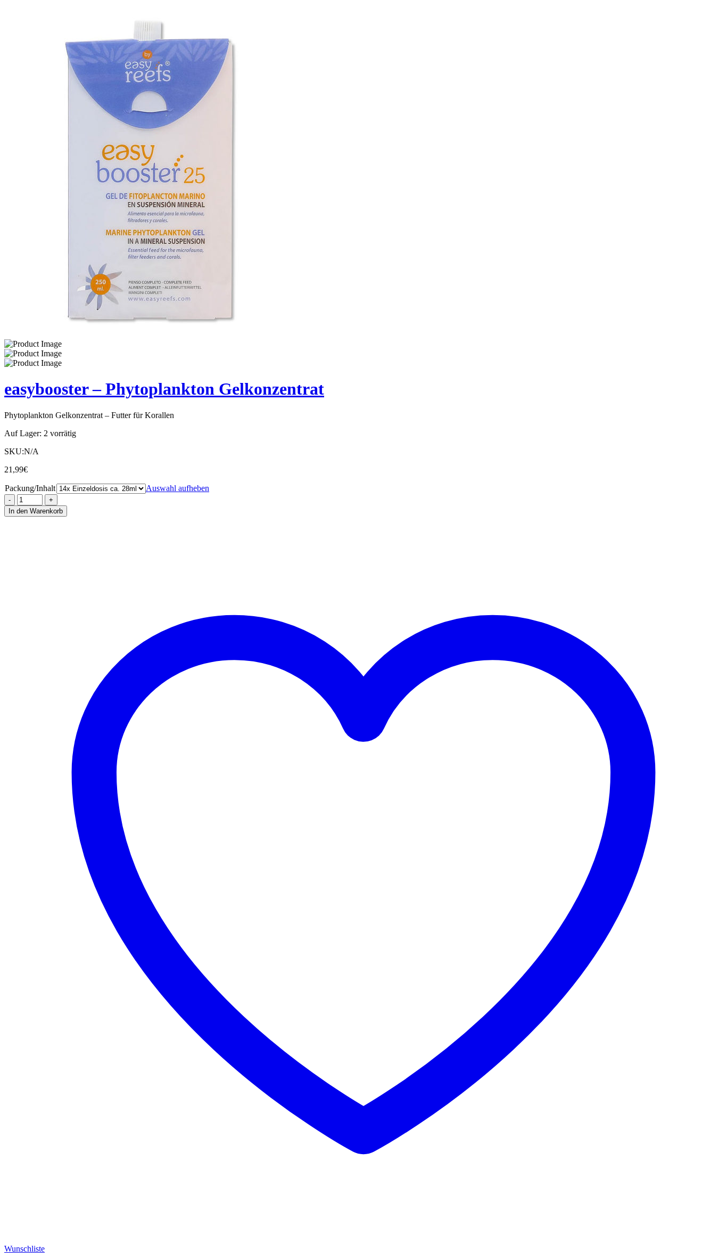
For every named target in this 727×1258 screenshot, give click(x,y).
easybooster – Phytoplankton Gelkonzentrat (164, 388)
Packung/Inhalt (30, 488)
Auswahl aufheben (177, 488)
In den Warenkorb (36, 511)
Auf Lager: (23, 433)
